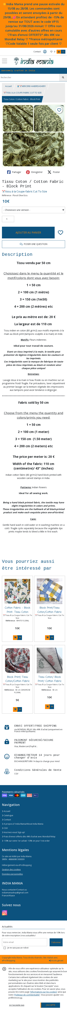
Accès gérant (57, 960)
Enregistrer (37, 172)
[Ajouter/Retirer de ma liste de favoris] (60, 232)
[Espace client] (45, 52)
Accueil (8, 86)
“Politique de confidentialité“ (27, 994)
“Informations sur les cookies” (43, 992)
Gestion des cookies (11, 869)
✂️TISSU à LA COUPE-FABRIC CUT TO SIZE (22, 92)
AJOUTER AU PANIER (28, 232)
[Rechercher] (63, 77)
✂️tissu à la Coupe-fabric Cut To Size (24, 191)
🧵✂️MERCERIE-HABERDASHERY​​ (31, 86)
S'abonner (56, 942)
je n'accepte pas (16, 1005)
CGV (5, 828)
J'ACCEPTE (50, 1005)
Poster (56, 172)
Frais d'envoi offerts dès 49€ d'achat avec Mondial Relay (29, 836)
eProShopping (8, 960)
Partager (16, 172)
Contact (37, 51)
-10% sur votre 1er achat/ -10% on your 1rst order (26, 840)
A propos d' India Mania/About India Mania (23, 823)
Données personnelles (12, 874)
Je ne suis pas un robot (17, 947)
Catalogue (8, 815)
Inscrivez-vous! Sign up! (14, 832)
